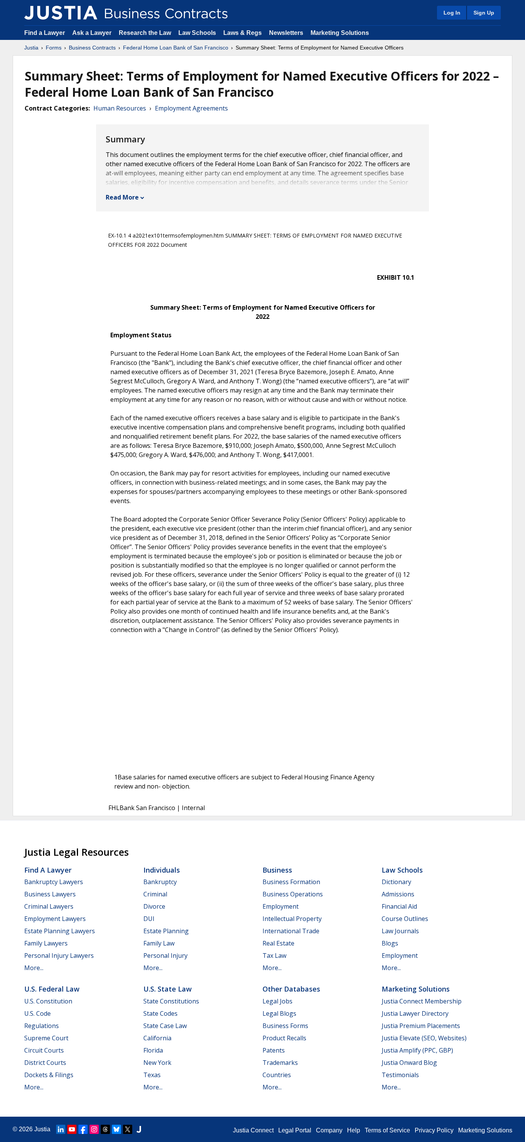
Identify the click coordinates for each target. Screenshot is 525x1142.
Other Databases (291, 988)
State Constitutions (171, 1001)
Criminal (155, 894)
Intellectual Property (292, 918)
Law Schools (197, 33)
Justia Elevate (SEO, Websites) (424, 1038)
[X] (127, 1129)
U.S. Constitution (48, 1001)
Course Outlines (405, 918)
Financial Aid (399, 906)
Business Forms (285, 1026)
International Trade (290, 931)
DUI (149, 918)
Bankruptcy (160, 882)
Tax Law (274, 955)
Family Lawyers (46, 943)
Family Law (158, 943)
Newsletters (286, 33)
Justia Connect (253, 1130)
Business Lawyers (50, 894)
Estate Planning (166, 931)
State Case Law (165, 1026)
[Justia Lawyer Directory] (138, 1129)
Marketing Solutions (340, 33)
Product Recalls (284, 1038)
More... (33, 968)
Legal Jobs (277, 1001)
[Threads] (105, 1129)
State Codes (160, 1013)
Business (277, 870)
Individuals (161, 870)
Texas (152, 1075)
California (157, 1038)
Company (329, 1130)
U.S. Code (37, 1013)
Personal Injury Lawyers (59, 955)
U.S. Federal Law (52, 988)
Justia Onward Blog (409, 1062)
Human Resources (119, 108)
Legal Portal (294, 1130)
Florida (153, 1050)
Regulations (41, 1026)
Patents (273, 1050)
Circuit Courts (44, 1050)
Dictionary (396, 882)
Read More (122, 197)
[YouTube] (71, 1129)
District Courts (45, 1062)
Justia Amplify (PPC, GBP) (417, 1050)
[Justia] (60, 13)
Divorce (154, 906)
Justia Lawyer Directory (415, 1013)
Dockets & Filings (48, 1075)
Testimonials (400, 1075)
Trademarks (280, 1062)
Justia (31, 48)
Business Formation (291, 882)
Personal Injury (165, 955)
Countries (276, 1075)
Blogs (390, 943)
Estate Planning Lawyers (59, 931)
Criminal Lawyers (48, 906)
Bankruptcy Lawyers (53, 882)
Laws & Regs (242, 33)
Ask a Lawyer (92, 33)
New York (157, 1062)
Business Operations (292, 894)
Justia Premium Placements (421, 1026)
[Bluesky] (116, 1129)
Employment (280, 906)
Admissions (398, 894)
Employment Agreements (191, 108)
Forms (53, 48)
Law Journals (400, 931)
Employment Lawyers (55, 918)
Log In (452, 13)
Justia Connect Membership (422, 1001)
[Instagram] (94, 1129)
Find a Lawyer (44, 33)
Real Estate (278, 943)
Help (353, 1130)
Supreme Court (46, 1038)
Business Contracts (92, 48)
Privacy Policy (434, 1130)
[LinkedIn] (60, 1129)
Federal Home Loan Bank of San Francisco (175, 48)
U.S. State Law (167, 988)
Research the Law (145, 33)
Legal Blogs (279, 1013)
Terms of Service (387, 1130)
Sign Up (483, 13)
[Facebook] (83, 1129)
